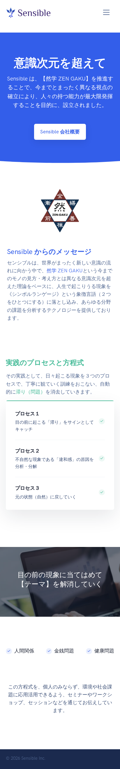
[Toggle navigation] (106, 12)
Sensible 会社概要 (60, 132)
